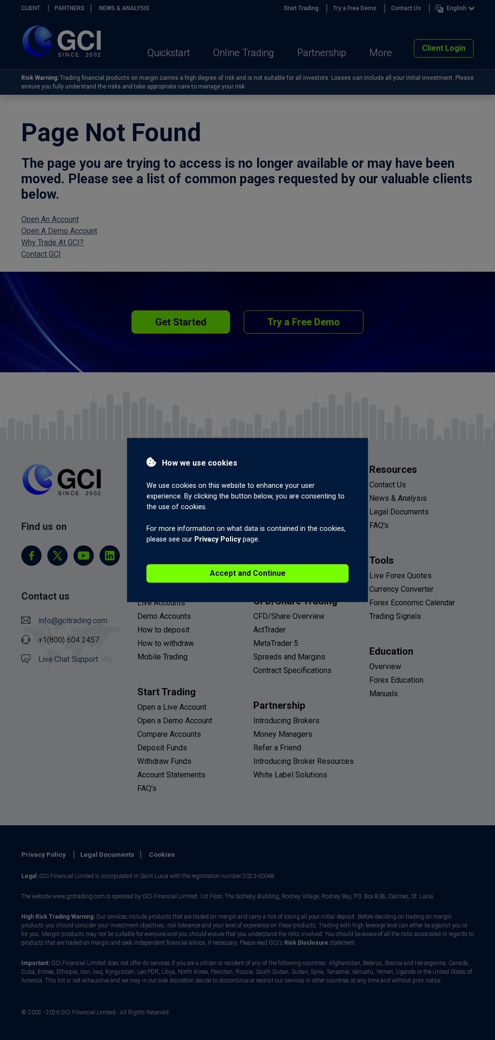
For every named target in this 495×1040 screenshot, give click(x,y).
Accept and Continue (248, 573)
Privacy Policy (217, 539)
